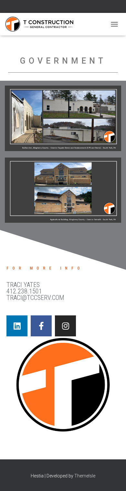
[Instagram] (65, 325)
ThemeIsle (84, 475)
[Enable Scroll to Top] (113, 478)
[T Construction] (42, 24)
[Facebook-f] (41, 325)
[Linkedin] (16, 325)
